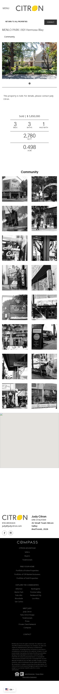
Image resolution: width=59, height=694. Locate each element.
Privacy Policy (39, 674)
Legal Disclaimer (30, 674)
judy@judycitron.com (12, 525)
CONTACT (50, 22)
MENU (6, 8)
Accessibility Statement (30, 677)
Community (9, 36)
